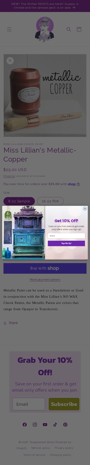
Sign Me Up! (66, 243)
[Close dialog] (85, 208)
